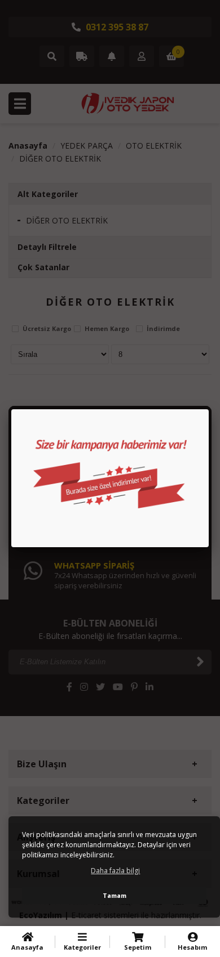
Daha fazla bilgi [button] (115, 870)
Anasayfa (27, 947)
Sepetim (137, 947)
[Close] (209, 409)
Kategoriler (82, 947)
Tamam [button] (114, 895)
